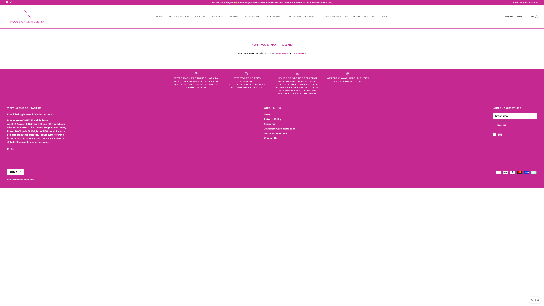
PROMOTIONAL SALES (364, 16)
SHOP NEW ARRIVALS (178, 16)
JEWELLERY (217, 16)
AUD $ (532, 2)
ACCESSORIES (252, 16)
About (385, 16)
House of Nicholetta (24, 179)
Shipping (269, 124)
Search (268, 114)
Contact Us (270, 138)
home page (281, 53)
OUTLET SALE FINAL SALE (335, 16)
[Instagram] (11, 2)
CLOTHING (234, 16)
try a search (299, 53)
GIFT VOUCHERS (273, 16)
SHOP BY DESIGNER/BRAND (301, 16)
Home (159, 16)
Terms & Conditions (275, 133)
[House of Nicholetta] (28, 17)
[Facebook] (7, 2)
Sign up (502, 125)
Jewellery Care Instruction (280, 128)
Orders (515, 2)
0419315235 (26, 120)
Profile (523, 2)
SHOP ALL (200, 16)
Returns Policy (272, 119)
